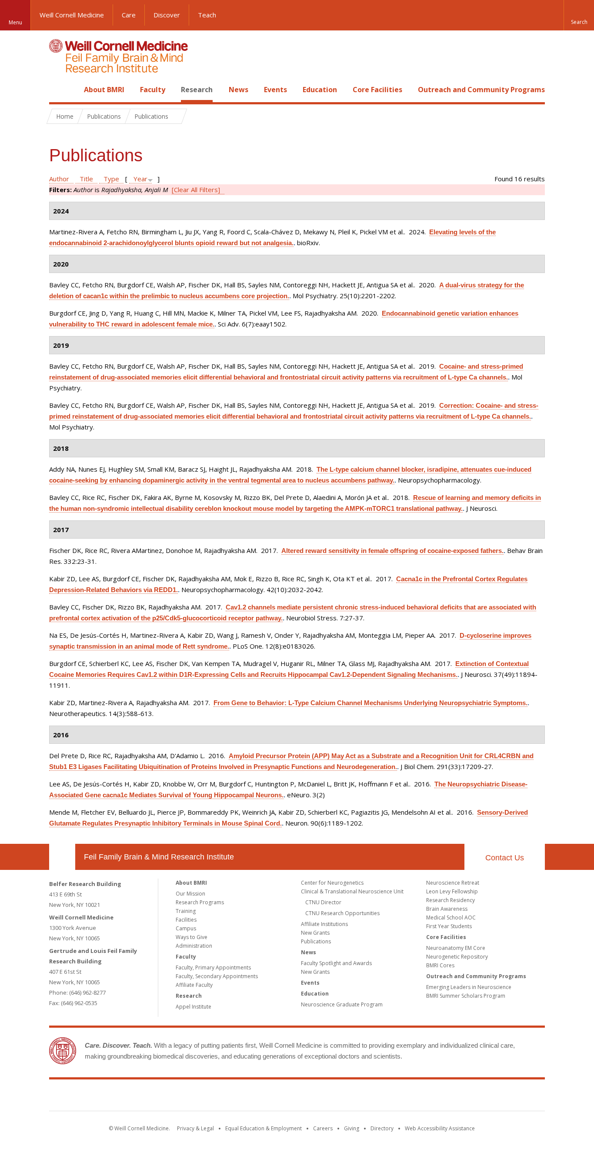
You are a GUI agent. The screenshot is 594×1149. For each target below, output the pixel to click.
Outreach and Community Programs (481, 89)
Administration (194, 945)
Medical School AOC (451, 917)
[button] (579, 15)
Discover (167, 14)
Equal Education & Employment (263, 1128)
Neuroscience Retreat (452, 882)
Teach (207, 14)
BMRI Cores (440, 965)
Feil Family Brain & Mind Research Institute (159, 857)
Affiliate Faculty (194, 985)
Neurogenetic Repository (457, 956)
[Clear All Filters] (196, 189)
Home (58, 89)
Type (111, 178)
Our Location (62, 857)
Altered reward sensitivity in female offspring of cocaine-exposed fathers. (392, 550)
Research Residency (450, 900)
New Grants (315, 932)
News (238, 89)
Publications (316, 941)
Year (140, 178)
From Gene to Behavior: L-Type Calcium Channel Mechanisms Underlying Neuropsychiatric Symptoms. (370, 702)
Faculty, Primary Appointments (213, 967)
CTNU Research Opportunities (342, 913)
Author (59, 178)
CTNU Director (323, 902)
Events (275, 89)
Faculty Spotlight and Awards (336, 963)
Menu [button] (15, 22)
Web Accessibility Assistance (440, 1128)
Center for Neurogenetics (332, 882)
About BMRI (104, 89)
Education (320, 89)
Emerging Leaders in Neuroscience (468, 987)
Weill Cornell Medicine (72, 14)
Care (129, 14)
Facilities (186, 919)
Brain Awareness (446, 909)
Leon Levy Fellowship (452, 891)
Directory (382, 1128)
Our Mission (190, 893)
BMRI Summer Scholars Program (465, 995)
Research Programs (200, 902)
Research (197, 89)
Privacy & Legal (195, 1128)
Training (186, 911)
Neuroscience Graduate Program (342, 1004)
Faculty (152, 89)
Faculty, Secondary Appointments (217, 976)
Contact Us (504, 857)
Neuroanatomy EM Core (455, 948)
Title (86, 178)
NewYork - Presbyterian (369, 1097)
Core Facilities (377, 89)
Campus (186, 928)
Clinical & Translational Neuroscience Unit (352, 891)
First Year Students (449, 926)
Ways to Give (191, 937)
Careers (323, 1128)
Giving (351, 1128)
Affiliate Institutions (324, 924)
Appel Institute (193, 1006)
